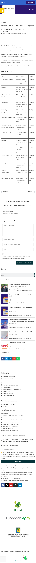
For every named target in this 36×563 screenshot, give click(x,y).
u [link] (30, 165)
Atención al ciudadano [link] (9, 401)
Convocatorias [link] (12, 303)
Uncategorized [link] (27, 349)
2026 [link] (18, 288)
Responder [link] (9, 208)
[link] (2, 10)
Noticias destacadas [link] (16, 33)
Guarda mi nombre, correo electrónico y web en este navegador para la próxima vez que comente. (16, 257)
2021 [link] (4, 33)
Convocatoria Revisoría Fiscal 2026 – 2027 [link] (20, 332)
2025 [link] (10, 347)
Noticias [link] (8, 33)
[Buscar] (34, 275)
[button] (3, 358)
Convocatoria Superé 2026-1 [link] (17, 342)
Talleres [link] (24, 33)
